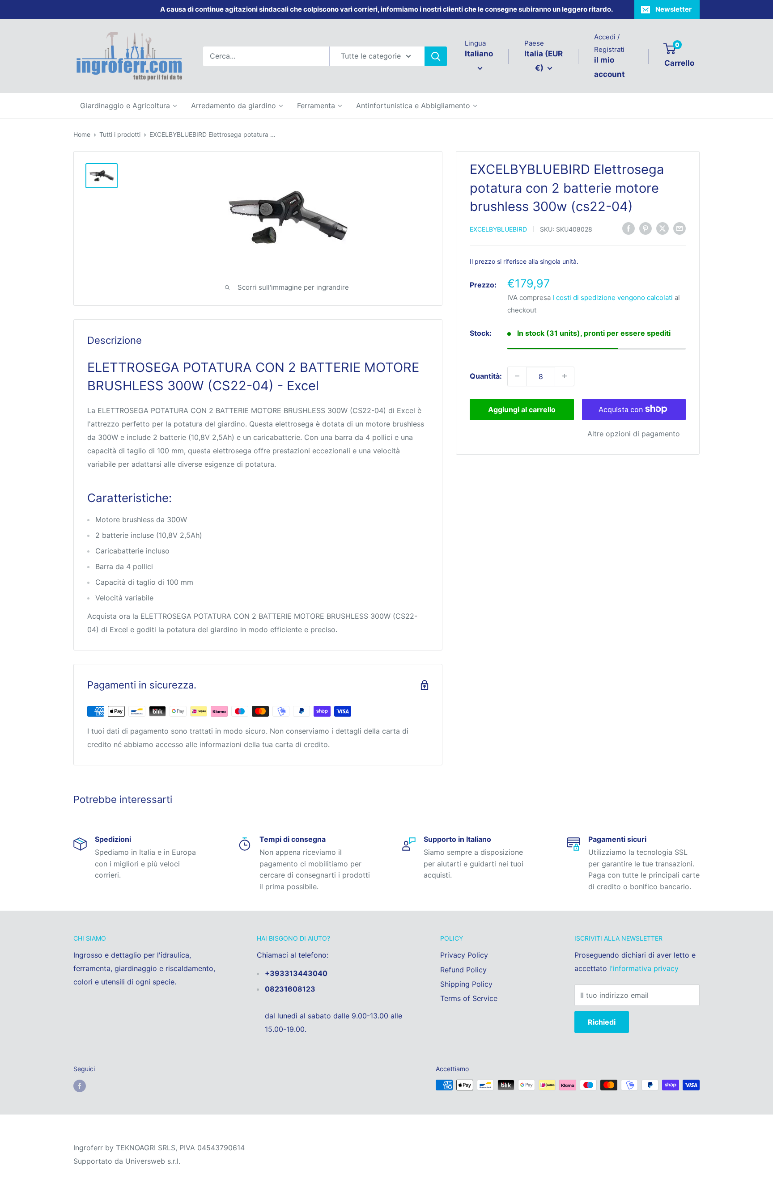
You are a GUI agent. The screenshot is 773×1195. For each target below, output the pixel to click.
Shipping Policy (466, 984)
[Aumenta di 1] (564, 376)
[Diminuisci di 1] (517, 376)
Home (81, 134)
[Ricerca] (436, 56)
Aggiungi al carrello (522, 409)
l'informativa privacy (644, 968)
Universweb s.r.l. (152, 1161)
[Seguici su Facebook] (79, 1086)
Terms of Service (468, 998)
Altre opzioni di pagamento (633, 433)
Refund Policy (463, 969)
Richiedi (602, 1022)
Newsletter (673, 9)
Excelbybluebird (498, 228)
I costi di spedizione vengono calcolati (612, 297)
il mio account (609, 67)
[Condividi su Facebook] (628, 228)
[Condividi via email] (679, 228)
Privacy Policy (464, 954)
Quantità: (486, 375)
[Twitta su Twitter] (662, 228)
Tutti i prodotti (119, 134)
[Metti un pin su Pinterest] (645, 228)
